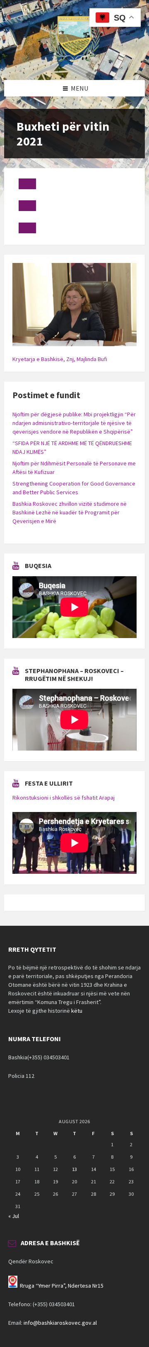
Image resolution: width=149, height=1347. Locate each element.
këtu (76, 1010)
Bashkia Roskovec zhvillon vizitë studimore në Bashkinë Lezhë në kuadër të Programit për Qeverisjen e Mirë (69, 512)
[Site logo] (74, 64)
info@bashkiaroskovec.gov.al (60, 1322)
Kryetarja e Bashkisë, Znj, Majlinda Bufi (59, 359)
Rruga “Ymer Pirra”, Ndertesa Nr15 (61, 1285)
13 (74, 1169)
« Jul (13, 1216)
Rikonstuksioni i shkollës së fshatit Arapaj (63, 797)
